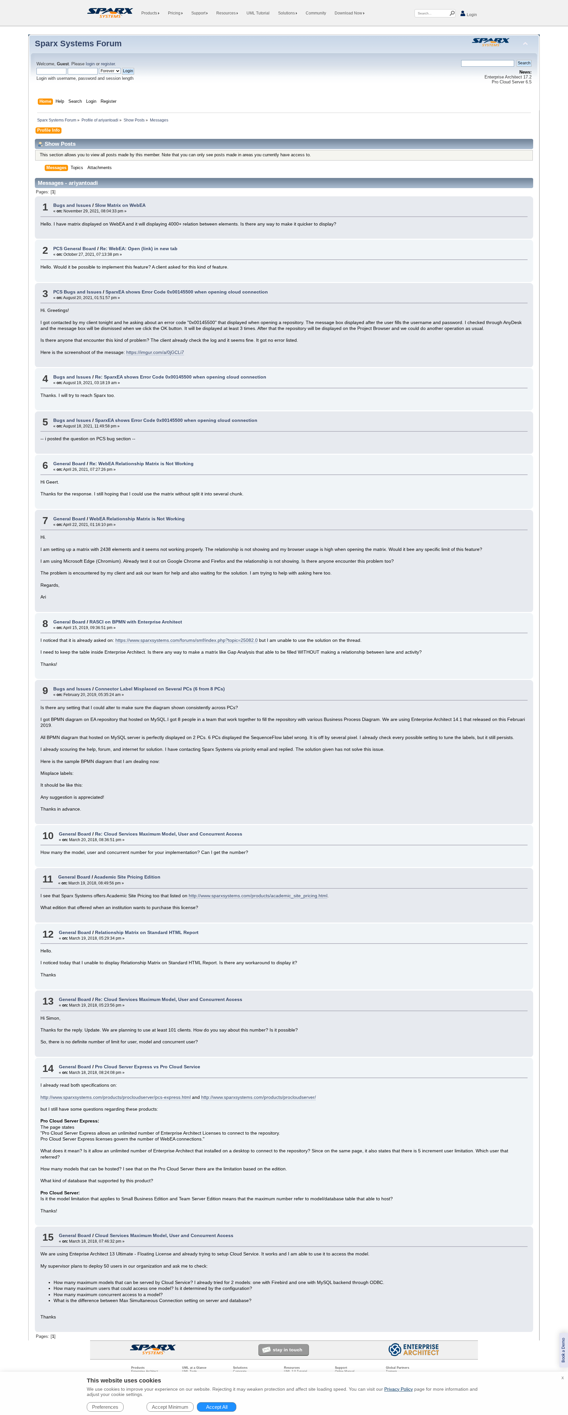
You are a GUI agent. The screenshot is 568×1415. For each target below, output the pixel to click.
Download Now (349, 13)
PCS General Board (74, 248)
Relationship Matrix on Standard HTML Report (147, 932)
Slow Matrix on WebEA (120, 205)
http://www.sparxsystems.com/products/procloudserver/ (258, 1097)
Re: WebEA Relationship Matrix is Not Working (141, 463)
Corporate (240, 1371)
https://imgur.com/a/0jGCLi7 (155, 352)
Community (316, 13)
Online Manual (344, 1371)
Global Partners (397, 1367)
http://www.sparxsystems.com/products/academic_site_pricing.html (258, 895)
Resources (226, 13)
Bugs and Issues (72, 205)
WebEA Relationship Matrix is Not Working (137, 518)
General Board (69, 463)
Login (471, 14)
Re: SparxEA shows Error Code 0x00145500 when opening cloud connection (180, 377)
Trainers (391, 1371)
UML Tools (189, 1371)
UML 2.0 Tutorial (295, 1371)
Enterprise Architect (144, 1371)
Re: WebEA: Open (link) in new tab (139, 248)
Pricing (174, 13)
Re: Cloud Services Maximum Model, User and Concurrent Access (168, 834)
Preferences (105, 1407)
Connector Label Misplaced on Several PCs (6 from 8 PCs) (160, 688)
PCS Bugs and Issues (77, 291)
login (90, 64)
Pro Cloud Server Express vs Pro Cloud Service (147, 1066)
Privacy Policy (398, 1389)
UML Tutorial (258, 13)
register (108, 64)
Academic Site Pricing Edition (127, 877)
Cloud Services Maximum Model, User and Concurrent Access (164, 1235)
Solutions (287, 13)
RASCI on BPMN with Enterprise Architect (135, 621)
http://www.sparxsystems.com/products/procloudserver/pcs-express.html (115, 1097)
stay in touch (287, 1349)
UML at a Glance (194, 1367)
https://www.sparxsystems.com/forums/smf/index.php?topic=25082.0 (186, 640)
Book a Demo (563, 1350)
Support (198, 13)
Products (149, 13)
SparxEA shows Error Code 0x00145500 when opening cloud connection (187, 291)
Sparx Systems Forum (78, 43)
